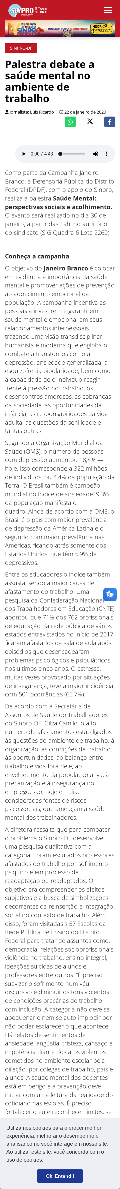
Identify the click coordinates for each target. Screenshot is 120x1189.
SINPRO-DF (21, 48)
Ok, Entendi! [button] (60, 1176)
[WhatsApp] (70, 122)
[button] (46, 1161)
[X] (90, 122)
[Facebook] (109, 122)
